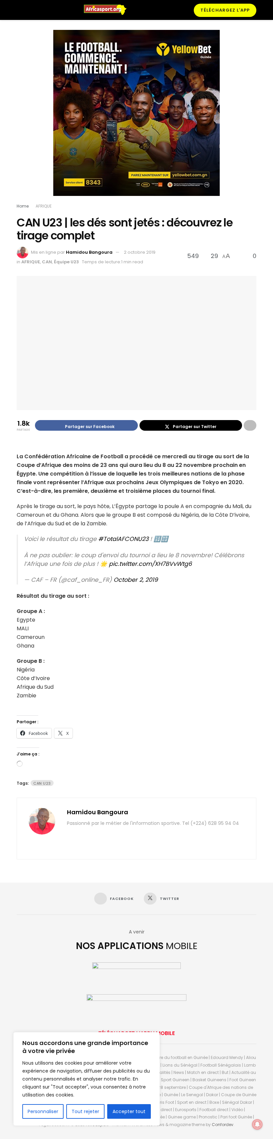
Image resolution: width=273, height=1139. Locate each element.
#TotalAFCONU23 (123, 539)
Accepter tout (129, 1111)
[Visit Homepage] (108, 10)
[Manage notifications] (257, 1124)
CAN (47, 262)
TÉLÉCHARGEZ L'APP (225, 10)
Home (23, 206)
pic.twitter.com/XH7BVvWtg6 (150, 564)
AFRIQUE (44, 206)
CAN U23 (42, 783)
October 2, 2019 (136, 580)
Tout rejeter (85, 1111)
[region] (86, 1079)
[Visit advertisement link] (136, 118)
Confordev (222, 1124)
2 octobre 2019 (139, 252)
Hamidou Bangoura (89, 252)
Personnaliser (43, 1111)
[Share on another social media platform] (250, 425)
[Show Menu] (19, 10)
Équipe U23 (66, 262)
